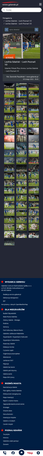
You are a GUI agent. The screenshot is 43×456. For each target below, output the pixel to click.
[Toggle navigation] (40, 4)
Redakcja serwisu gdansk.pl (12, 294)
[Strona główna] (4, 453)
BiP (4, 301)
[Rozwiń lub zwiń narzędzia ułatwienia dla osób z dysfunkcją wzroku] (38, 453)
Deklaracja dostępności (10, 298)
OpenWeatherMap (22, 304)
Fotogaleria (7, 18)
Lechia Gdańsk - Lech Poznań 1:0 (18, 20)
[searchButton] (36, 29)
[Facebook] (13, 453)
